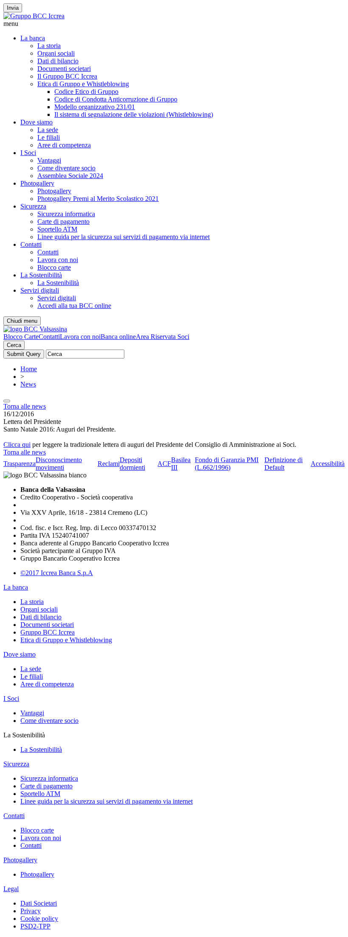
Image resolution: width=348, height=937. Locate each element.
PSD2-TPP (35, 926)
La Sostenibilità (41, 275)
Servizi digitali (39, 290)
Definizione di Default (283, 463)
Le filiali (48, 137)
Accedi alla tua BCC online (74, 305)
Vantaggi (49, 160)
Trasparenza (19, 463)
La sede (47, 129)
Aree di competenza (64, 145)
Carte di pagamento (63, 221)
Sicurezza (33, 206)
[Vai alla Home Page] (35, 329)
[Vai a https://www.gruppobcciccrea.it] (34, 16)
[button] (174, 24)
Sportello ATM (57, 229)
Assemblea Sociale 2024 (70, 175)
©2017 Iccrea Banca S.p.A (56, 572)
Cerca (14, 345)
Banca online (118, 336)
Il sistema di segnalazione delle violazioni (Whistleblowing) (133, 114)
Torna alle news (24, 406)
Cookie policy (39, 918)
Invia (13, 8)
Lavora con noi (57, 259)
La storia (49, 45)
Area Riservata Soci (162, 336)
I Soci (28, 152)
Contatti (31, 244)
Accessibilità (328, 463)
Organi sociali (56, 53)
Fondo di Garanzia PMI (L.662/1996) (226, 463)
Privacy (30, 910)
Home (28, 369)
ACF (164, 463)
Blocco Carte (21, 336)
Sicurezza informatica (66, 213)
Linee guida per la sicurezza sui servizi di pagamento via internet (123, 236)
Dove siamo (36, 122)
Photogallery (37, 183)
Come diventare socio (66, 168)
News (28, 384)
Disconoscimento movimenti (59, 463)
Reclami (109, 463)
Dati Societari (38, 903)
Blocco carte (54, 267)
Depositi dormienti (132, 463)
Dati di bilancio (58, 61)
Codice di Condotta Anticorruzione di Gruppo (115, 99)
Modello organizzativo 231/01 (94, 106)
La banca (32, 38)
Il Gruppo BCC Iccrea (67, 76)
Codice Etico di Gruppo (86, 91)
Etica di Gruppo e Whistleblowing (83, 83)
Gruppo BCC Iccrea (47, 632)
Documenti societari (64, 68)
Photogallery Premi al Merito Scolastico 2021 (98, 198)
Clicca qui (17, 444)
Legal (11, 888)
